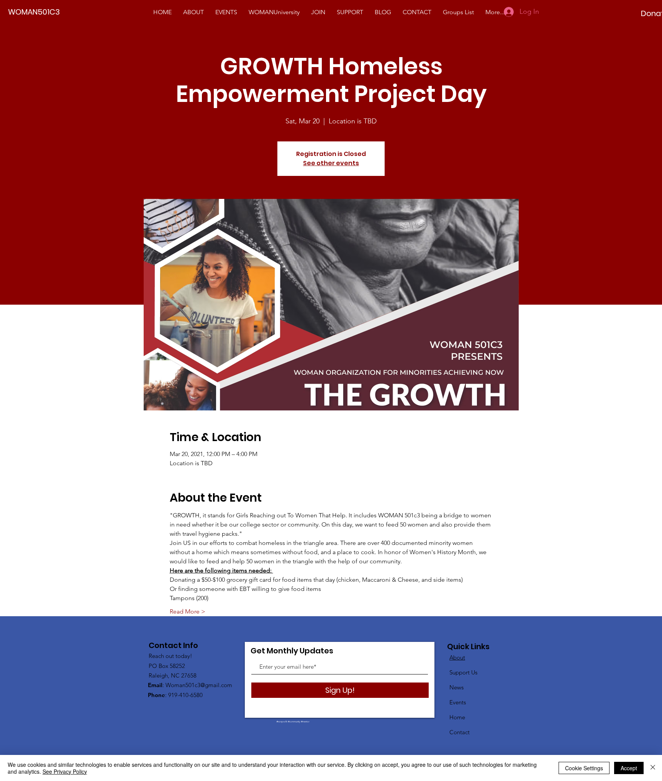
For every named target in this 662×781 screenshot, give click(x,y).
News (456, 687)
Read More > (187, 611)
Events (457, 702)
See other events (331, 163)
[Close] (652, 768)
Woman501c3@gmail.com (199, 685)
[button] (274, 12)
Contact (459, 732)
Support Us (463, 672)
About (457, 657)
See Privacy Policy (65, 771)
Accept (629, 768)
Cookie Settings (584, 768)
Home (457, 717)
